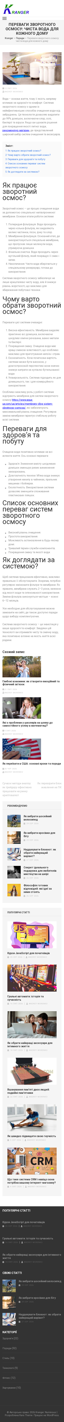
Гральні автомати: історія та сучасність (25, 998)
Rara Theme (25, 1415)
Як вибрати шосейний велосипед (38, 818)
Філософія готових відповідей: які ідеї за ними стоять (38, 889)
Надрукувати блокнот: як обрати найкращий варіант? (40, 853)
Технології (8, 1368)
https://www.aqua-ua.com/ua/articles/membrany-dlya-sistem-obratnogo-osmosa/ (27, 403)
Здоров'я (7, 1338)
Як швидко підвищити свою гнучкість (31, 1136)
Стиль (5, 1358)
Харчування (9, 1387)
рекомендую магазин (15, 130)
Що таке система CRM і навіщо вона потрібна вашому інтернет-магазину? (31, 1181)
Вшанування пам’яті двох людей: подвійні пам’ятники (28, 1091)
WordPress (53, 1415)
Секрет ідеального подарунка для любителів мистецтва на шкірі (40, 871)
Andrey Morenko (13, 92)
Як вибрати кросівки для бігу (37, 1297)
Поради (6, 1348)
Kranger (40, 1412)
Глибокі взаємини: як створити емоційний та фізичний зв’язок (31, 683)
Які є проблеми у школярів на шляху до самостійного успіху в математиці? (27, 724)
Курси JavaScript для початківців (28, 953)
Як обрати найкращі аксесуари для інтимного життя (29, 1044)
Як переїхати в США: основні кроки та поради (31, 763)
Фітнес (6, 1377)
